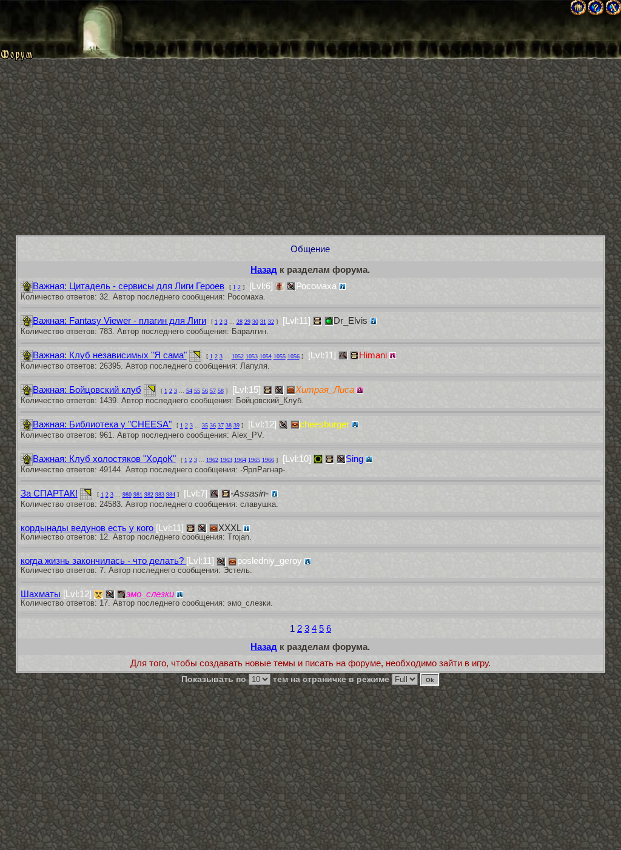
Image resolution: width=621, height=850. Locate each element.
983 (159, 494)
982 (148, 494)
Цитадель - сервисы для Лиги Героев (128, 286)
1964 (240, 460)
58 (221, 390)
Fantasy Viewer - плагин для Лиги (119, 320)
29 (247, 321)
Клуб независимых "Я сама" (110, 355)
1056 (293, 356)
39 (236, 425)
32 (271, 321)
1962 (212, 460)
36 (213, 425)
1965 (254, 460)
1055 (280, 356)
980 (127, 494)
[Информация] (342, 286)
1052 (238, 356)
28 (240, 321)
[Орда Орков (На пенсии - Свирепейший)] (318, 459)
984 (170, 494)
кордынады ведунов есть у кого (88, 528)
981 (138, 494)
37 (221, 425)
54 (189, 390)
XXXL (229, 528)
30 (255, 321)
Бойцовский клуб (87, 389)
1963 (226, 460)
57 (213, 390)
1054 (266, 356)
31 (263, 321)
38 (229, 425)
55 (197, 390)
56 (205, 390)
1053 (252, 356)
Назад (263, 269)
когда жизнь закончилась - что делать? (103, 560)
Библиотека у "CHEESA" (102, 424)
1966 (268, 460)
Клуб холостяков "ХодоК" (104, 458)
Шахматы (41, 594)
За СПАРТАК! (49, 493)
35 (205, 425)
